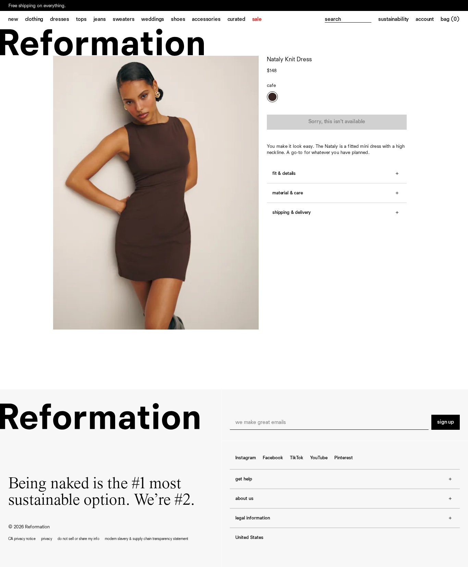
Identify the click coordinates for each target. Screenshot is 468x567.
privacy (46, 539)
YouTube (319, 457)
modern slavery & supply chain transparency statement (146, 539)
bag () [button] (450, 19)
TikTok (296, 457)
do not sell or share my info (78, 539)
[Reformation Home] (234, 42)
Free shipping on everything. (37, 5)
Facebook (273, 457)
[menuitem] (16, 20)
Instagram (245, 457)
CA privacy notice (22, 539)
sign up (445, 422)
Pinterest (343, 457)
